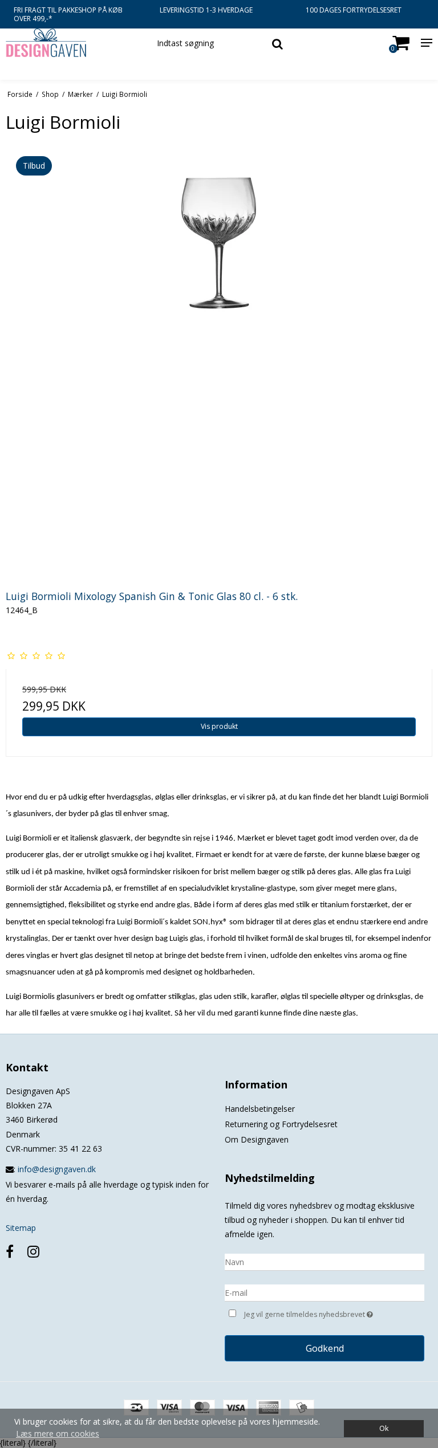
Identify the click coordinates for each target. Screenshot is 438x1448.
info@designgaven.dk (57, 1169)
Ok (383, 1428)
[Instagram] (33, 1251)
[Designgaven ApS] (73, 42)
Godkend (325, 1348)
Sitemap (21, 1227)
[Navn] (324, 1260)
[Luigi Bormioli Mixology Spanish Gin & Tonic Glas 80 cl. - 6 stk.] (219, 361)
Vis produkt (219, 726)
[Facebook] (10, 1251)
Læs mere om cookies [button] (57, 1433)
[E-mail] (324, 1291)
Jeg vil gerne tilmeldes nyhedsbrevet (334, 1312)
